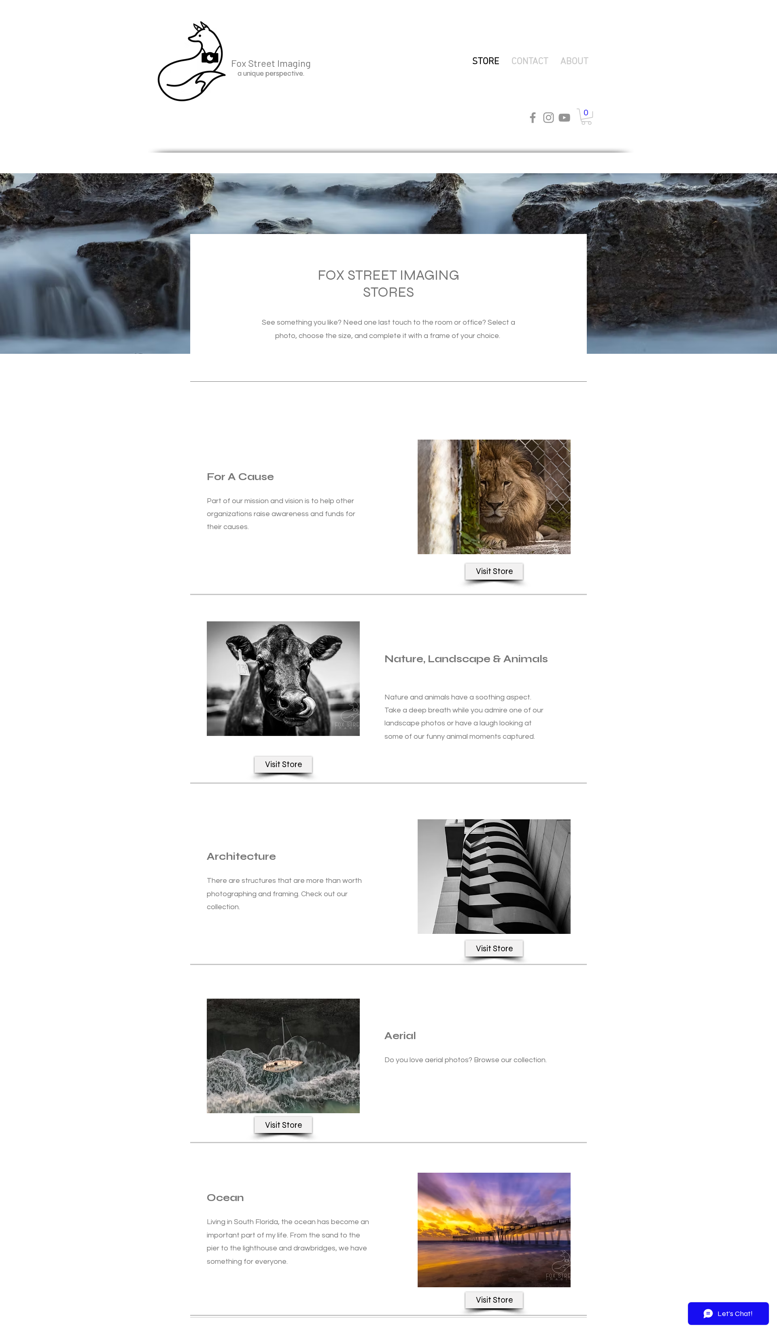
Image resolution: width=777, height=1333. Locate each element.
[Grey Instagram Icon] (548, 118)
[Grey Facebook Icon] (533, 118)
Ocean (225, 1198)
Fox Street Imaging (272, 63)
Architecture (241, 856)
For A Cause (240, 477)
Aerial (400, 1036)
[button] (586, 116)
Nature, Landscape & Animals (466, 659)
